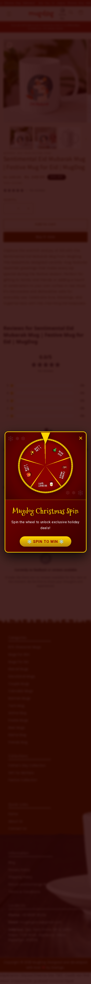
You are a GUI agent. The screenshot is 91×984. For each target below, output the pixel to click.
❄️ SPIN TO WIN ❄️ (45, 541)
